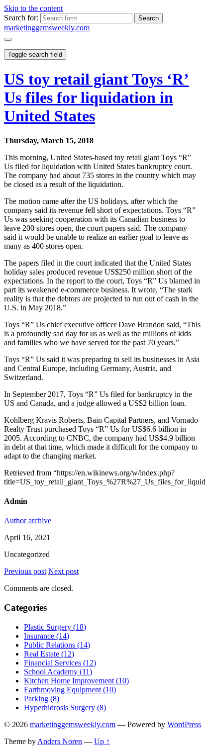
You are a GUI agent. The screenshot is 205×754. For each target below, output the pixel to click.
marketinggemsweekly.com (47, 27)
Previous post (25, 571)
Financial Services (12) (60, 663)
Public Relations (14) (57, 645)
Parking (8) (41, 698)
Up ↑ (102, 741)
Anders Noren (59, 741)
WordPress (184, 724)
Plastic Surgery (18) (55, 627)
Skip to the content (33, 8)
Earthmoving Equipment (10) (70, 689)
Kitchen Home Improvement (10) (76, 680)
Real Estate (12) (49, 654)
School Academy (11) (58, 671)
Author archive (27, 520)
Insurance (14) (46, 636)
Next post (63, 571)
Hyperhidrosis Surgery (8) (65, 707)
